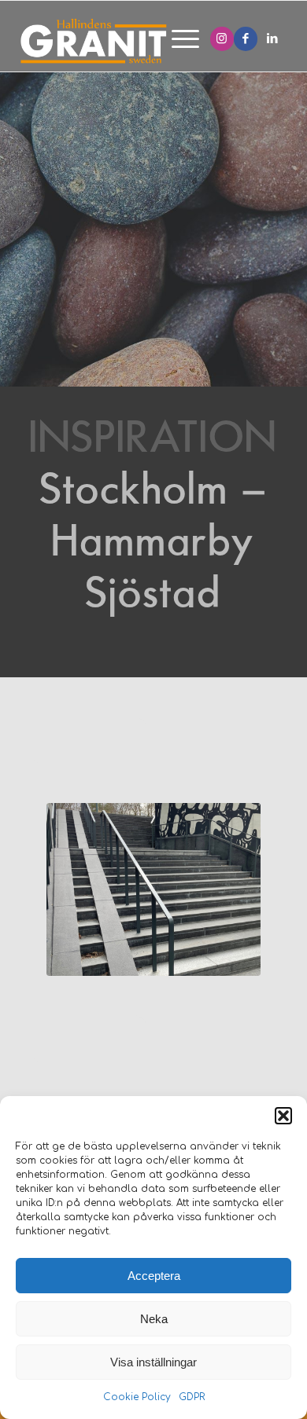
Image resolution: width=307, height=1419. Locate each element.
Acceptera (154, 1275)
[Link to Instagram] (222, 39)
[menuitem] (177, 40)
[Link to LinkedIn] (272, 39)
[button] (283, 1116)
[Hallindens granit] (116, 40)
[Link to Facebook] (245, 39)
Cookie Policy (137, 1397)
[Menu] (177, 40)
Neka (154, 1319)
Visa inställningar (153, 1362)
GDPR (192, 1397)
